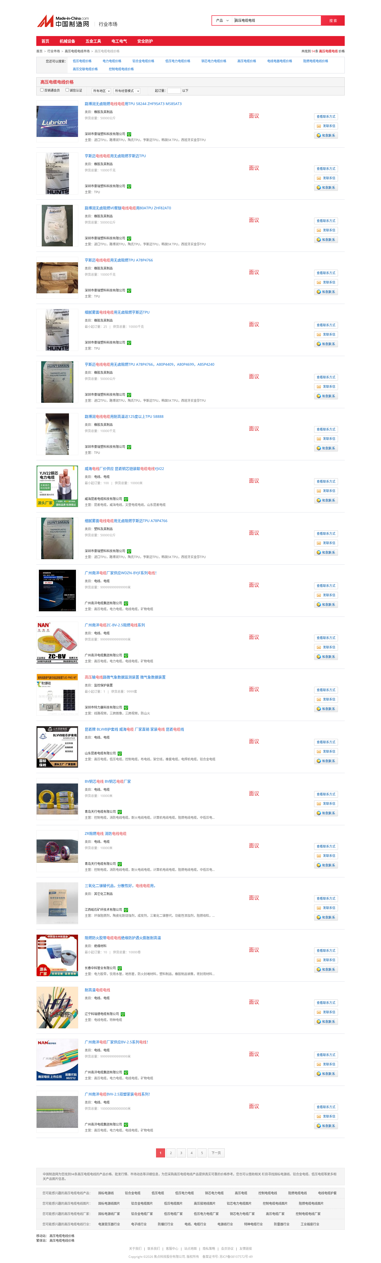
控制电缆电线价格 (121, 69)
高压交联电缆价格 (85, 69)
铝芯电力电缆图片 (239, 1203)
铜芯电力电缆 (214, 1193)
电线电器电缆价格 (279, 61)
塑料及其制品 (103, 529)
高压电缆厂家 (275, 1214)
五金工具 (93, 41)
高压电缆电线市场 (77, 51)
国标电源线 (106, 1193)
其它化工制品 (103, 894)
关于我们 (135, 1248)
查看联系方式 (326, 116)
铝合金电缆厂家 (142, 1214)
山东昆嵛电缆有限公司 (100, 753)
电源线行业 (225, 1224)
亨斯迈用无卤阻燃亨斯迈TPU (115, 155)
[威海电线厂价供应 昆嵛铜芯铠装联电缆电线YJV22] (57, 486)
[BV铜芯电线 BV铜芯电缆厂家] (57, 798)
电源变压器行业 (109, 1224)
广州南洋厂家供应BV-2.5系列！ (117, 1041)
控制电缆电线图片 (275, 1203)
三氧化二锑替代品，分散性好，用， (121, 885)
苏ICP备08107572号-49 (236, 1256)
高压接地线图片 (205, 1203)
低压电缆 (158, 1193)
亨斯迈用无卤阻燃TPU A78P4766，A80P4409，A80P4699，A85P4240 (149, 364)
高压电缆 (241, 1193)
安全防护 (145, 41)
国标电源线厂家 (109, 1214)
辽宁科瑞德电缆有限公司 (102, 1014)
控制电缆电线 (267, 1193)
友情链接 (245, 1248)
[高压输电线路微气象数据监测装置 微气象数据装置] (57, 694)
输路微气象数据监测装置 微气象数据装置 (125, 677)
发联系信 (329, 126)
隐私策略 (209, 1248)
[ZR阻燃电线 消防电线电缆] (57, 851)
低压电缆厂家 (173, 1214)
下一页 (216, 1153)
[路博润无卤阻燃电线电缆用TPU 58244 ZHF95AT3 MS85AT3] (57, 121)
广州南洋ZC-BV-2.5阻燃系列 (115, 624)
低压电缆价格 (82, 61)
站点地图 (190, 1248)
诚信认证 (76, 90)
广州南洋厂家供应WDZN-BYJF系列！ (122, 572)
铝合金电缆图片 (142, 1203)
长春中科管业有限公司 (100, 968)
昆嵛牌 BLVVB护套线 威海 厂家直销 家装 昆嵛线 (134, 729)
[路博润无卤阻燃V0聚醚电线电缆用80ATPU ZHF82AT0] (57, 225)
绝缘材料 (100, 946)
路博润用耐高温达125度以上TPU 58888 (124, 416)
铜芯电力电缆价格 (213, 61)
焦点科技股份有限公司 (169, 1256)
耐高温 (97, 989)
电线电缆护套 (327, 1193)
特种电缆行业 (253, 1224)
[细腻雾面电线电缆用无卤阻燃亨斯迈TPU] (57, 329)
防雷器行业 (282, 1224)
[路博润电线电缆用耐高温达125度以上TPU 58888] (57, 434)
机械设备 (67, 41)
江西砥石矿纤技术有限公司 (103, 909)
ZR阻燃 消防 (105, 833)
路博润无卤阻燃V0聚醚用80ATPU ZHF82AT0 (128, 207)
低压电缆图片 (173, 1203)
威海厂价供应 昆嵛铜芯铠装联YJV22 (124, 468)
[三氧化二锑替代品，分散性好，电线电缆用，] (57, 903)
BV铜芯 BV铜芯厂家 (108, 781)
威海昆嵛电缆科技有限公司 (103, 499)
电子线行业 (139, 1224)
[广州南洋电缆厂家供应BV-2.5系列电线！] (57, 1059)
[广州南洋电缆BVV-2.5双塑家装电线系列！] (57, 1111)
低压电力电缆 (184, 1193)
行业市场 (108, 24)
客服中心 (172, 1248)
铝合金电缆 (132, 1193)
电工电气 (119, 41)
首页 (45, 41)
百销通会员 (52, 90)
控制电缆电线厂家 (308, 1214)
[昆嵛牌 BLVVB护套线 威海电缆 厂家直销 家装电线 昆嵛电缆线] (57, 746)
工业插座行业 (310, 1224)
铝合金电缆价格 (143, 61)
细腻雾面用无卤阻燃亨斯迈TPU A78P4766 (126, 520)
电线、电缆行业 (195, 1224)
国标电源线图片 (109, 1203)
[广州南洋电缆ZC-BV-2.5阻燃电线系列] (57, 642)
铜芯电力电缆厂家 (242, 1214)
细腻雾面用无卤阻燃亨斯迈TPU (117, 312)
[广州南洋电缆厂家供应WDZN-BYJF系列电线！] (57, 590)
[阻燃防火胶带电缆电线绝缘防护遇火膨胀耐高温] (57, 955)
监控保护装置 (103, 685)
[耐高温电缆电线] (57, 1007)
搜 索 (333, 20)
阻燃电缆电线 (297, 1193)
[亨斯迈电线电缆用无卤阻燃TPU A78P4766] (57, 277)
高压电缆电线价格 (62, 1236)
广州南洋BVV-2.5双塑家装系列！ (118, 1094)
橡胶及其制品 (103, 112)
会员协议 (227, 1248)
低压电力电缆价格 (177, 61)
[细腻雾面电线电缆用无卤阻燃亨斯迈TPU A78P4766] (57, 538)
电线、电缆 (102, 477)
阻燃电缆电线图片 (311, 1203)
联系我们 (153, 1248)
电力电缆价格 (112, 61)
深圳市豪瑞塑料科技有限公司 (105, 134)
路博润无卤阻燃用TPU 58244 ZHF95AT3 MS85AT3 (133, 103)
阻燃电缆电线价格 (315, 61)
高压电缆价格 (246, 61)
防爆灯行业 (165, 1224)
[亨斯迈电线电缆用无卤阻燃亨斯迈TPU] (57, 173)
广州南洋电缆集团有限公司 (103, 603)
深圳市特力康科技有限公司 (103, 707)
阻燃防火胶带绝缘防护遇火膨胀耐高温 (123, 937)
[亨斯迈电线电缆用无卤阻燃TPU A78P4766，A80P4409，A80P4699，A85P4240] (57, 381)
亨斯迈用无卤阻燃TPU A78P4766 (119, 260)
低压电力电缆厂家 (206, 1214)
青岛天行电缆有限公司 (100, 811)
